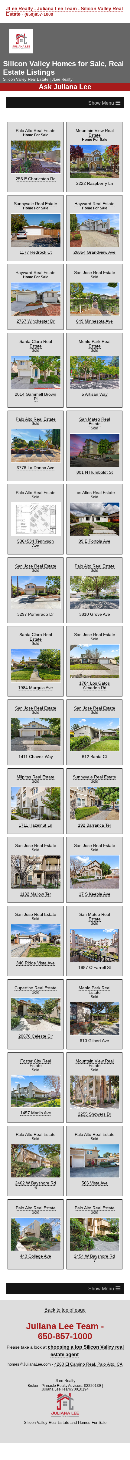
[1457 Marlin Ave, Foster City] (35, 1048)
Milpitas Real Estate (35, 750)
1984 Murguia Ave (35, 658)
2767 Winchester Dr (35, 317)
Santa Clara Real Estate (35, 337)
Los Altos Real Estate (94, 473)
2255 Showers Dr (94, 1075)
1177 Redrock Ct (35, 249)
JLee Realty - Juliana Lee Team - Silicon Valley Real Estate (59, 11)
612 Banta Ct (94, 730)
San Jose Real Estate (94, 269)
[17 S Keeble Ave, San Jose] (94, 845)
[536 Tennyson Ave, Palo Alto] (35, 500)
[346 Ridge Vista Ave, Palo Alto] (35, 1190)
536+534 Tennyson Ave (35, 522)
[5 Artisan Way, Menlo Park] (94, 363)
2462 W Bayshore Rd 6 (36, 1144)
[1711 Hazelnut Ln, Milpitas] (35, 777)
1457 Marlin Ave (35, 1070)
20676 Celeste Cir (35, 1003)
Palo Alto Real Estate (35, 128)
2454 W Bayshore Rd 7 (95, 1212)
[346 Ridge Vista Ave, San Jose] (35, 913)
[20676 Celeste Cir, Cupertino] (35, 981)
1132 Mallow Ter (35, 867)
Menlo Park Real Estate (94, 337)
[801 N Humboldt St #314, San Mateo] (94, 431)
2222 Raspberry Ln (94, 180)
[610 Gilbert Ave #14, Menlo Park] (94, 981)
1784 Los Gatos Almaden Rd (94, 660)
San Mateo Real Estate (94, 405)
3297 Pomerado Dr (35, 590)
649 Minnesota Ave (94, 317)
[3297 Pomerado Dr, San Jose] (35, 568)
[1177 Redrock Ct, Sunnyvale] (35, 227)
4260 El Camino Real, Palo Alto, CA (88, 1312)
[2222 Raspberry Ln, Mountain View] (94, 159)
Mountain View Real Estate (94, 130)
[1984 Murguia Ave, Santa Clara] (35, 636)
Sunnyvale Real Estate (35, 200)
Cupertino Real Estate (36, 955)
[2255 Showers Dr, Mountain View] (94, 1053)
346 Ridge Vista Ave (35, 935)
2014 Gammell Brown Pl (36, 385)
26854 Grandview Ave (94, 249)
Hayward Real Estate (94, 200)
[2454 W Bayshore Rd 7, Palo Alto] (94, 1190)
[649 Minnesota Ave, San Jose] (94, 295)
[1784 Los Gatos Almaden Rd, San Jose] (94, 636)
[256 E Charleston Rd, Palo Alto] (35, 154)
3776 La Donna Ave (35, 453)
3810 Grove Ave (94, 590)
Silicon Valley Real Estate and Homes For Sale (65, 1370)
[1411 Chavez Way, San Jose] (35, 708)
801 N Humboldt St (94, 453)
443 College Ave (35, 1212)
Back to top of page (65, 1260)
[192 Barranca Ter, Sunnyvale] (94, 777)
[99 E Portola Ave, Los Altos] (94, 500)
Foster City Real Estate (35, 1023)
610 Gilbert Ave (94, 1003)
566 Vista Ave (94, 1144)
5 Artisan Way (94, 385)
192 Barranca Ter (94, 798)
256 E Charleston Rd (35, 176)
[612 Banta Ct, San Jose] (94, 708)
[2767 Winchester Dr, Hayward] (35, 295)
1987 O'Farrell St (94, 935)
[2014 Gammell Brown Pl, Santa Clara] (35, 363)
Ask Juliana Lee (65, 85)
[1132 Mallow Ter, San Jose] (35, 845)
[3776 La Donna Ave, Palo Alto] (35, 431)
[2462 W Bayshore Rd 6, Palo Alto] (35, 1122)
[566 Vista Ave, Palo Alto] (94, 1122)
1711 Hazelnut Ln (35, 798)
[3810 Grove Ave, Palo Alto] (94, 568)
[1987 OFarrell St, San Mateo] (94, 913)
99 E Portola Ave (94, 522)
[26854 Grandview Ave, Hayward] (94, 227)
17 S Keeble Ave (94, 867)
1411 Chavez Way (35, 730)
